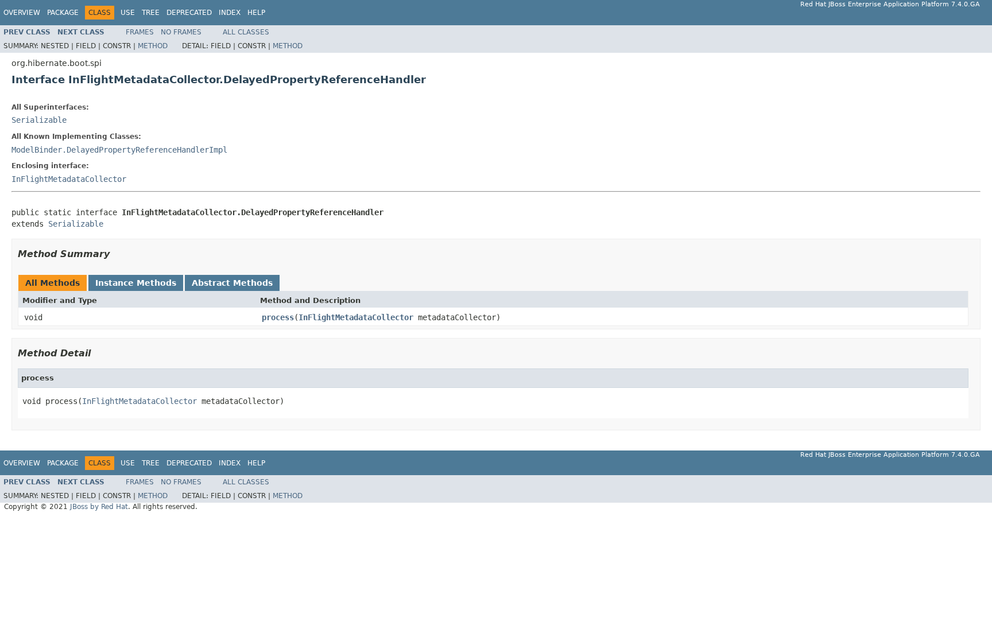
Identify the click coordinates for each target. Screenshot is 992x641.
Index (230, 13)
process (278, 317)
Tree (151, 13)
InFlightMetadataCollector (68, 179)
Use (128, 13)
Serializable (39, 120)
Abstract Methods (232, 283)
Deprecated (189, 13)
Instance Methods (135, 283)
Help (256, 13)
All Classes (246, 32)
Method (153, 46)
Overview (21, 13)
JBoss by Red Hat (99, 507)
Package (63, 13)
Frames (140, 32)
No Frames (181, 32)
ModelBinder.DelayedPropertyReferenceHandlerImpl (119, 149)
